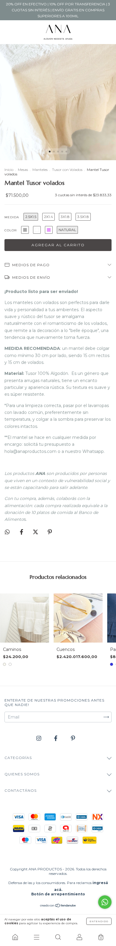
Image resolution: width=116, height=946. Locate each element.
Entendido (99, 921)
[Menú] (36, 937)
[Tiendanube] (58, 906)
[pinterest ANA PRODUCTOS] (73, 738)
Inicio (8, 169)
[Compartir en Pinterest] (50, 531)
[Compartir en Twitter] (36, 531)
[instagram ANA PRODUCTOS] (39, 738)
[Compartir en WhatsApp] (7, 532)
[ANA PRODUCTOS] (15, 937)
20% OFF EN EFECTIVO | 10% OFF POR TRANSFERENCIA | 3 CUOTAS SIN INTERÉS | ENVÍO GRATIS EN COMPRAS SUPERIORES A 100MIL (58, 10)
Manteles (40, 169)
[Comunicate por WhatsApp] (105, 902)
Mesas (23, 169)
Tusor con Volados (67, 169)
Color (10, 230)
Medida (11, 217)
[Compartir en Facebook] (22, 531)
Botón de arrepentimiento (58, 894)
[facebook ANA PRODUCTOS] (56, 738)
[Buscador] (58, 937)
